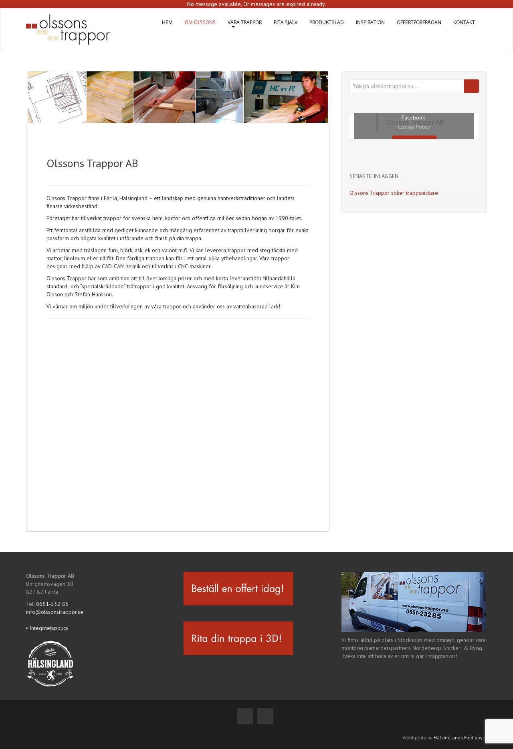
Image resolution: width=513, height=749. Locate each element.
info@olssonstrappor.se (54, 611)
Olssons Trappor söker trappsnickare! (394, 192)
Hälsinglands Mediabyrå (460, 738)
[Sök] (471, 86)
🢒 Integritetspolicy (47, 628)
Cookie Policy (414, 126)
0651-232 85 (52, 603)
